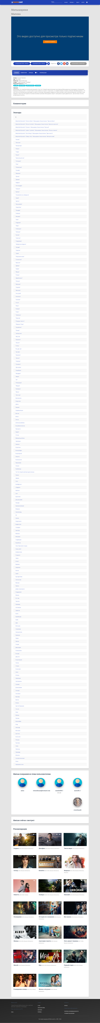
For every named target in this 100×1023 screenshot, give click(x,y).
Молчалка (18, 730)
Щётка (17, 404)
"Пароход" (18, 318)
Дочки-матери (19, 687)
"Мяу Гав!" (18, 336)
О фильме (16, 72)
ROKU (12, 1012)
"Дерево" (18, 265)
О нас (39, 1005)
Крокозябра (18, 721)
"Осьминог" (18, 364)
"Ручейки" (18, 170)
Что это (17, 709)
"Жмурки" (18, 385)
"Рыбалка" (18, 213)
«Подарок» (18, 487)
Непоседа (18, 727)
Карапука (18, 635)
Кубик (17, 619)
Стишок (17, 666)
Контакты (40, 1009)
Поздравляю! (18, 592)
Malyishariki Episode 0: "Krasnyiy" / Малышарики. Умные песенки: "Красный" (32, 127)
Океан (17, 746)
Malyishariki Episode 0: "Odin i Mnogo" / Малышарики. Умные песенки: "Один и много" (34, 133)
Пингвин (17, 718)
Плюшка (17, 739)
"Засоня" (18, 342)
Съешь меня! (18, 549)
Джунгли (17, 656)
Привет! (17, 432)
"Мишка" (17, 271)
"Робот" (17, 311)
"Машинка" (18, 173)
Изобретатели (19, 552)
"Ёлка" (17, 164)
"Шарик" (17, 268)
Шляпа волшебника (20, 422)
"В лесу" (17, 345)
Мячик (17, 416)
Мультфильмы (22, 85)
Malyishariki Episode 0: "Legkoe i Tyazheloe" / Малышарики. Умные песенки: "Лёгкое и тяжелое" (36, 130)
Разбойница (18, 468)
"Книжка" (18, 308)
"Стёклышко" (18, 228)
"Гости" (17, 302)
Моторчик (18, 625)
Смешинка (18, 567)
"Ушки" (17, 219)
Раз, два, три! (18, 348)
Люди (77, 2)
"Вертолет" (18, 262)
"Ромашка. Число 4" (20, 321)
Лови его (18, 456)
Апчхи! (17, 561)
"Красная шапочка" (20, 158)
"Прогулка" (18, 142)
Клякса (17, 702)
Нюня (17, 672)
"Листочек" (18, 395)
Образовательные (30, 85)
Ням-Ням (18, 530)
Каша (17, 712)
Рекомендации (43, 72)
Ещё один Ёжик (19, 576)
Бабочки (17, 490)
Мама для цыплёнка (20, 438)
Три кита (17, 601)
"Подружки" (18, 222)
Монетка (18, 755)
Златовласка (19, 681)
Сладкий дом (18, 539)
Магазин (17, 582)
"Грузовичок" (19, 327)
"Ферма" (17, 376)
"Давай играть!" (19, 278)
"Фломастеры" (19, 145)
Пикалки (17, 407)
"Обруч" (17, 225)
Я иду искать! (18, 521)
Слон (17, 481)
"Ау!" (17, 379)
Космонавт (18, 669)
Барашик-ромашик (20, 505)
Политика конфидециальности (71, 1011)
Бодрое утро (18, 524)
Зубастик (18, 610)
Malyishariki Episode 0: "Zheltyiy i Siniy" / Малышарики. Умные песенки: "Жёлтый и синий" (35, 136)
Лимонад (18, 749)
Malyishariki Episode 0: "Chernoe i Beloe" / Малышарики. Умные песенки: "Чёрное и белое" (35, 121)
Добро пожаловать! (20, 589)
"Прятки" (17, 176)
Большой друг (19, 450)
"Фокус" (17, 305)
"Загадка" (18, 247)
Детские (15, 85)
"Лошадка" (18, 210)
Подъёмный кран (19, 410)
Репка (17, 761)
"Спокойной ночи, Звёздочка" (22, 195)
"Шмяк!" (17, 198)
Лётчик (17, 419)
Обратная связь (41, 1007)
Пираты (17, 585)
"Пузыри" (18, 330)
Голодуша (18, 527)
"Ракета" (17, 148)
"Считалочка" (19, 259)
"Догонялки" (18, 367)
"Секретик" (18, 250)
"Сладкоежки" (19, 241)
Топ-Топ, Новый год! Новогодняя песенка (25, 472)
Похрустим (18, 401)
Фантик (17, 699)
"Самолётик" (18, 207)
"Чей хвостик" (19, 333)
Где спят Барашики (20, 706)
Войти (83, 2)
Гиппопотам (18, 579)
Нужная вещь (19, 512)
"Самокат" (18, 188)
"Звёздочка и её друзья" (21, 244)
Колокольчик (19, 459)
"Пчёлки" (17, 275)
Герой (17, 573)
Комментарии (24, 72)
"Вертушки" (18, 284)
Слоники (17, 690)
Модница (18, 509)
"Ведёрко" (18, 182)
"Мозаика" (18, 216)
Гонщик (17, 644)
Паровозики (18, 462)
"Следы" (17, 151)
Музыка (17, 595)
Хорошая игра (19, 632)
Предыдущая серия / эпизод (21, 63)
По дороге (18, 555)
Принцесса (18, 428)
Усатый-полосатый (20, 758)
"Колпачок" (18, 296)
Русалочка (18, 447)
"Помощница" (19, 382)
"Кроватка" (18, 339)
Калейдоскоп (19, 484)
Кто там (17, 598)
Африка (17, 478)
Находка (17, 502)
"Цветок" (17, 201)
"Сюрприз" (18, 287)
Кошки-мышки (19, 659)
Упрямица (18, 604)
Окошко (17, 465)
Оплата (66, 1005)
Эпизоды (31, 72)
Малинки (18, 533)
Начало (66, 2)
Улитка (17, 662)
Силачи (17, 518)
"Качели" (18, 139)
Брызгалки (18, 496)
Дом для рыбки (19, 499)
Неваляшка (18, 678)
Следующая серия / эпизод (39, 63)
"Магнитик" (18, 290)
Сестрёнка (18, 693)
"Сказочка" (18, 238)
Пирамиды (18, 752)
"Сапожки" (18, 299)
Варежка (18, 564)
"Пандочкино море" (20, 256)
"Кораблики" (18, 370)
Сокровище (18, 629)
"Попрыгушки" (19, 167)
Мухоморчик (18, 398)
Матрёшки (18, 536)
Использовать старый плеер (78, 63)
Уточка (17, 435)
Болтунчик (18, 736)
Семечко (17, 444)
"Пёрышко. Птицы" (20, 324)
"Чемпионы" (18, 315)
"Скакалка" (18, 361)
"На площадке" (19, 185)
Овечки (17, 641)
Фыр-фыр (18, 696)
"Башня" (17, 154)
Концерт (17, 653)
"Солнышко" (18, 161)
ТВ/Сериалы (38, 85)
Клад (17, 724)
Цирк (17, 622)
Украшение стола (19, 764)
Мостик (17, 413)
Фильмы (72, 2)
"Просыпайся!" (19, 204)
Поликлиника (19, 650)
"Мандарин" (18, 373)
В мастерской (19, 453)
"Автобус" (18, 352)
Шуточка (18, 733)
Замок (17, 558)
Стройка (17, 684)
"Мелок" (17, 392)
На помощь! (18, 607)
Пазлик (17, 475)
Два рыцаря (18, 647)
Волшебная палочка (20, 425)
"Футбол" (18, 191)
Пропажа (18, 742)
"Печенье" (18, 281)
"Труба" (17, 253)
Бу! (16, 515)
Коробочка (18, 542)
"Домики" (18, 179)
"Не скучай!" (18, 293)
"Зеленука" (18, 231)
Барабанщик (18, 616)
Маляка (17, 715)
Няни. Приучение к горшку (21, 545)
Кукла (17, 613)
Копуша (17, 675)
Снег (17, 493)
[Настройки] (87, 2)
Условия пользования (69, 1013)
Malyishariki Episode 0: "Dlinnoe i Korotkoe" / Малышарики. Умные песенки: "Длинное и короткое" (37, 124)
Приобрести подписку (50, 41)
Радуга (17, 638)
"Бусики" (17, 235)
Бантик (17, 570)
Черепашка (18, 441)
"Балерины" (18, 388)
